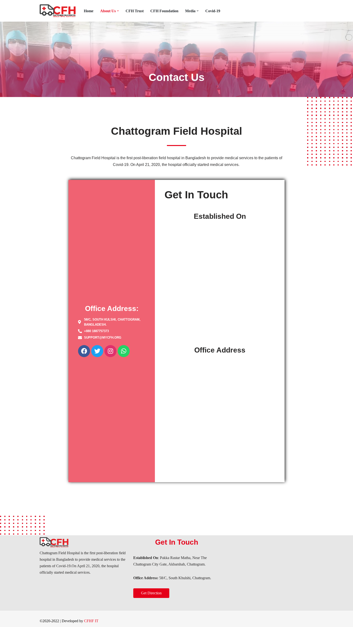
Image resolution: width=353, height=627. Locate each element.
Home (88, 11)
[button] (118, 11)
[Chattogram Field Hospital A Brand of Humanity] (58, 10)
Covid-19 (212, 11)
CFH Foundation (164, 11)
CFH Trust (135, 11)
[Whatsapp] (124, 351)
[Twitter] (97, 351)
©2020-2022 (49, 621)
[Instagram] (110, 351)
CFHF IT (91, 621)
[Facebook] (84, 351)
